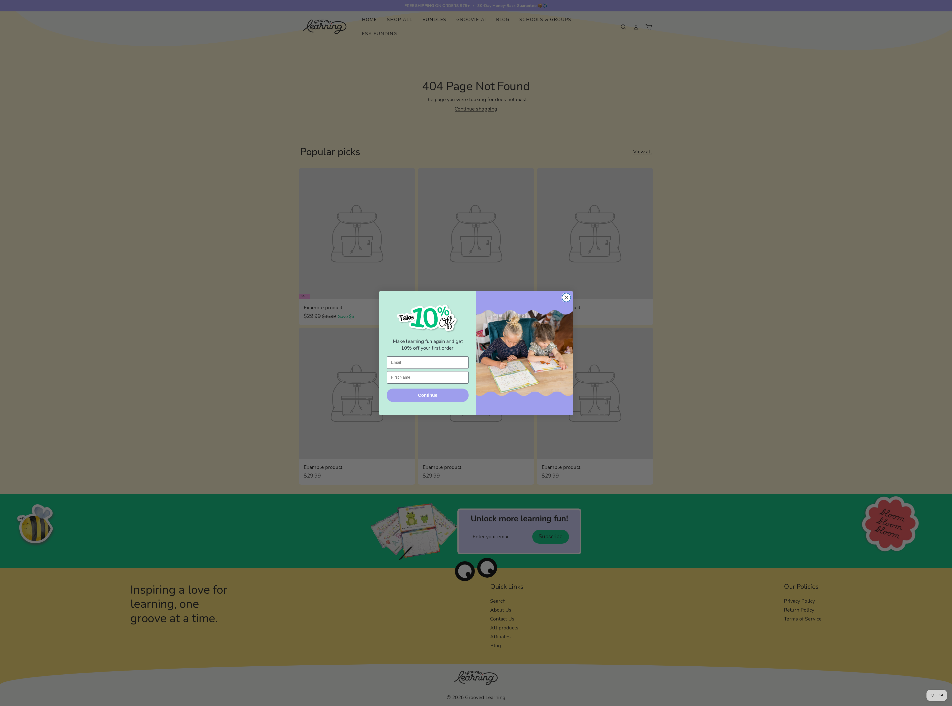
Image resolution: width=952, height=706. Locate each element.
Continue (427, 395)
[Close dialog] (566, 297)
